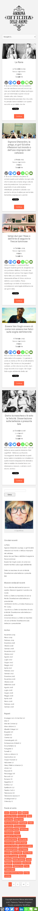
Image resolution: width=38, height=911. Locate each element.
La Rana (19, 62)
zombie (7, 876)
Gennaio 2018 (9, 648)
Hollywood (9, 833)
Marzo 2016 (8, 701)
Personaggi (8, 773)
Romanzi (7, 779)
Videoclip (7, 801)
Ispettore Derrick (10, 839)
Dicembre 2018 (9, 643)
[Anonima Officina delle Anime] (19, 18)
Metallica (8, 859)
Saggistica (7, 782)
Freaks (30, 823)
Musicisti (7, 771)
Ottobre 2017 (8, 654)
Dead (29, 816)
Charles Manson (10, 816)
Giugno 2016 (8, 693)
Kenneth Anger (21, 843)
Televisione (8, 793)
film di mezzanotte (11, 823)
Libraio (6, 768)
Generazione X (20, 826)
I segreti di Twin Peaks (12, 836)
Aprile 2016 (8, 698)
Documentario (9, 746)
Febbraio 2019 (9, 640)
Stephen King (18, 866)
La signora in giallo (25, 846)
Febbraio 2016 (9, 704)
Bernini (25, 813)
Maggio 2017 (8, 665)
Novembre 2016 (9, 679)
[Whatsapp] (23, 82)
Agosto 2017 (8, 657)
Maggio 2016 (8, 696)
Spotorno (8, 866)
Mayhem (23, 856)
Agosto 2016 (8, 687)
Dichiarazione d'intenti (11, 743)
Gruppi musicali (9, 760)
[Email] (31, 82)
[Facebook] (10, 82)
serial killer (26, 863)
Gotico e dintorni (10, 754)
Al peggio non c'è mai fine (13, 718)
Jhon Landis (22, 839)
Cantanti (7, 735)
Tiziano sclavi (9, 869)
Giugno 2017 (8, 662)
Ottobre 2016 (8, 682)
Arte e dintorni (9, 726)
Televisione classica (11, 796)
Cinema (6, 737)
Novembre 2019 (9, 635)
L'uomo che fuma (11, 846)
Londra (7, 853)
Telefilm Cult (8, 790)
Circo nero (21, 816)
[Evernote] (27, 82)
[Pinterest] (18, 82)
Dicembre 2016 (9, 676)
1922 (6, 813)
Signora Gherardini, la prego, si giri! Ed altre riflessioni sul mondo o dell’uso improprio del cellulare (19, 147)
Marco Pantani (17, 853)
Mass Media (28, 853)
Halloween (8, 762)
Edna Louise (18, 819)
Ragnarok (8, 863)
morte (29, 859)
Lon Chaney (23, 849)
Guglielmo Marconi (11, 829)
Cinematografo (9, 740)
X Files (26, 873)
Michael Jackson (18, 859)
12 (23, 884)
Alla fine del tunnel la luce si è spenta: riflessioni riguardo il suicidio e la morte (18, 590)
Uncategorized (9, 798)
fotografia (23, 823)
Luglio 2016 (8, 690)
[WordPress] (6, 82)
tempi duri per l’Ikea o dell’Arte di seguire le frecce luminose (19, 239)
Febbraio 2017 (9, 671)
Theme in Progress (24, 902)
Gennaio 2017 (9, 673)
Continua (19, 116)
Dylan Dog (8, 819)
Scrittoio (7, 785)
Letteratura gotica (11, 849)
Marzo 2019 (8, 637)
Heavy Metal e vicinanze (12, 765)
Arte (5, 721)
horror (17, 833)
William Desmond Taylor (13, 873)
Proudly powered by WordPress (19, 905)
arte (19, 813)
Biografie (7, 732)
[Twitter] (14, 82)
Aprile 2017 (8, 668)
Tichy (27, 866)
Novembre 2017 (9, 651)
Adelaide (13, 813)
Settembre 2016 (9, 684)
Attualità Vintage (9, 729)
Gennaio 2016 (9, 707)
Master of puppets (11, 856)
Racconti (7, 776)
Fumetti (6, 751)
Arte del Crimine (9, 723)
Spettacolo (8, 787)
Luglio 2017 (8, 660)
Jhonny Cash (9, 843)
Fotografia (7, 749)
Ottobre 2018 (8, 646)
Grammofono (9, 757)
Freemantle (9, 826)
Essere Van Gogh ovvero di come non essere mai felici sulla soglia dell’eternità (19, 329)
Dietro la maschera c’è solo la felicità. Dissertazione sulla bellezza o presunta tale (19, 419)
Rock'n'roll (17, 863)
